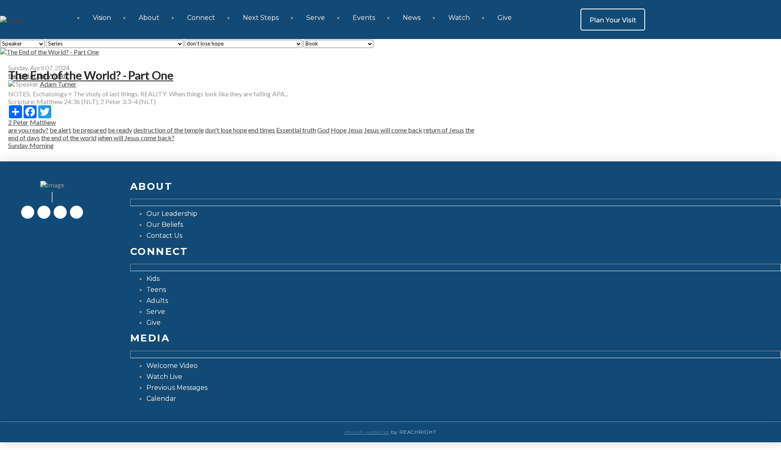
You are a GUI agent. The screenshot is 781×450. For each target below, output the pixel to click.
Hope (339, 130)
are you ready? (28, 130)
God (323, 130)
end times (261, 130)
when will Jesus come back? (136, 137)
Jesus (355, 130)
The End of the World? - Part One (90, 75)
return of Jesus (443, 130)
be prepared (89, 130)
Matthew (43, 122)
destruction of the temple (168, 130)
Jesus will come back (393, 130)
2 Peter (18, 122)
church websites (367, 432)
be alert (60, 130)
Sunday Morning (31, 145)
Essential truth (296, 130)
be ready (120, 130)
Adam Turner (58, 84)
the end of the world (68, 137)
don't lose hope (226, 130)
